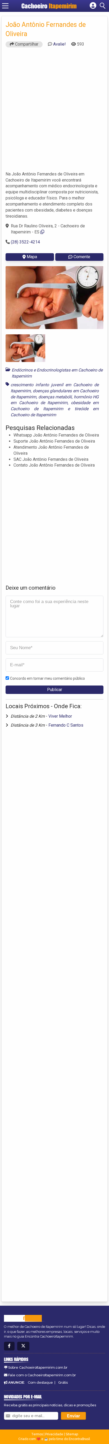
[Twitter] (23, 1346)
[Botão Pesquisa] (103, 6)
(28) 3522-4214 (25, 241)
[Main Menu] (5, 6)
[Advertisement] (54, 111)
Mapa (32, 256)
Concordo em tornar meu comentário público (47, 678)
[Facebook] (9, 1346)
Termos (37, 1434)
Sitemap (72, 1434)
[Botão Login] (93, 6)
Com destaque (40, 1382)
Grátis (63, 1382)
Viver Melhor (60, 716)
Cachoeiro (49, 6)
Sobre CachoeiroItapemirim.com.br (37, 1367)
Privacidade (54, 1434)
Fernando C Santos (65, 725)
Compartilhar (26, 44)
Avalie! (59, 44)
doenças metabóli (55, 396)
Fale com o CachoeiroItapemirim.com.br (42, 1375)
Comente (82, 256)
